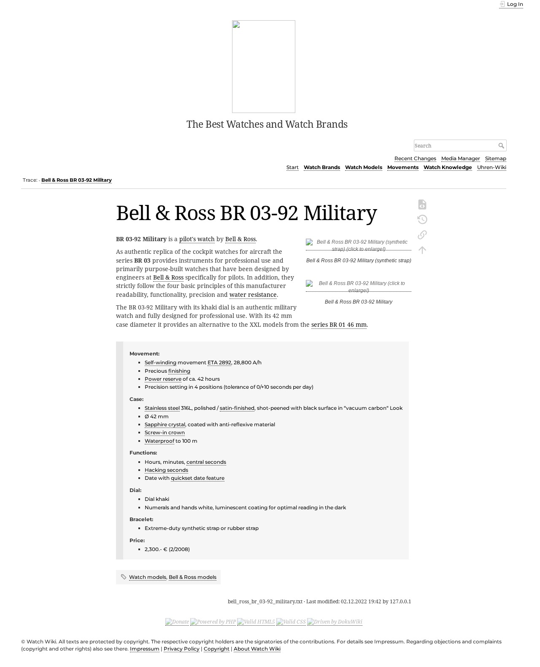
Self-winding (160, 362)
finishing (179, 371)
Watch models (147, 577)
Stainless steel (162, 408)
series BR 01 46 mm (339, 324)
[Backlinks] (422, 234)
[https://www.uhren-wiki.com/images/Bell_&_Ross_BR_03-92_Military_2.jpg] (358, 288)
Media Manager (460, 158)
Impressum (144, 648)
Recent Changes (415, 158)
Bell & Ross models (192, 577)
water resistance (253, 294)
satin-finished (237, 408)
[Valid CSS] (291, 622)
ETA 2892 (219, 362)
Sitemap (495, 158)
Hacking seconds (166, 470)
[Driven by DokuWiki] (334, 622)
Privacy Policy (182, 648)
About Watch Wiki (257, 648)
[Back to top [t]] (422, 249)
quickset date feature (197, 478)
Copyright (217, 648)
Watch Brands (322, 167)
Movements (402, 167)
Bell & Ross (240, 239)
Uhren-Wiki (491, 167)
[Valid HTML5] (256, 622)
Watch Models (363, 167)
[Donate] (177, 622)
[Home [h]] (264, 66)
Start (292, 167)
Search (502, 145)
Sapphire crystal (165, 424)
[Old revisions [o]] (422, 218)
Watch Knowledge (448, 167)
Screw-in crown (165, 432)
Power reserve (163, 379)
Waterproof (159, 441)
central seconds (206, 462)
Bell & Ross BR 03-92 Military (76, 180)
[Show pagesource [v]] (422, 203)
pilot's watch (197, 239)
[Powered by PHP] (213, 622)
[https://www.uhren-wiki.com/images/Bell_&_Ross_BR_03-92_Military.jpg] (358, 247)
